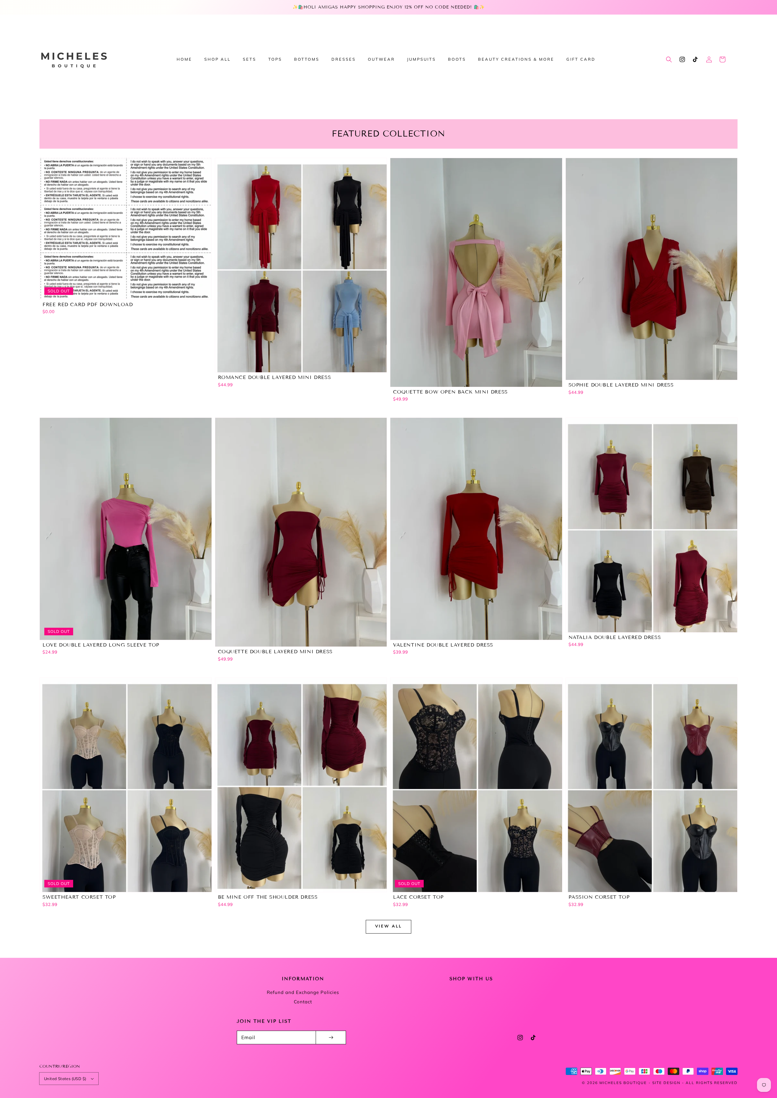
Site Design (666, 1082)
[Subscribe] (331, 1037)
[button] (669, 59)
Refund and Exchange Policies (303, 992)
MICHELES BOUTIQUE (623, 1082)
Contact (303, 1002)
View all (388, 926)
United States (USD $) (65, 1078)
